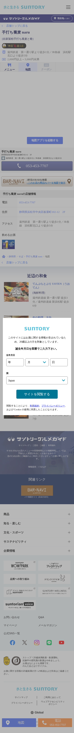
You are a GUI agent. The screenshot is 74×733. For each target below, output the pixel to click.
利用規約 (34, 405)
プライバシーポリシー (53, 405)
